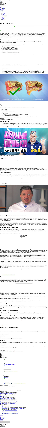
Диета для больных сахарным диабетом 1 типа (9, 410)
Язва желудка (6, 377)
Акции (3, 18)
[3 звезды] (9, 351)
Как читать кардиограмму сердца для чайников (8, 398)
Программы (2, 9)
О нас (1, 6)
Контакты (3, 19)
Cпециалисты (2, 7)
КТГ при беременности (4, 396)
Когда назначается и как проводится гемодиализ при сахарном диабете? (13, 408)
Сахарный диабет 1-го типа (6, 406)
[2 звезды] (5, 351)
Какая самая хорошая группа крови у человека (7, 403)
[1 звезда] (2, 351)
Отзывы (1, 10)
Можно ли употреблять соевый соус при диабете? (10, 411)
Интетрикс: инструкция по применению (8, 274)
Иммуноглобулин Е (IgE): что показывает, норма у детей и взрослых (15, 383)
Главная (3, 13)
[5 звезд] (15, 351)
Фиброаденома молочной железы (9, 364)
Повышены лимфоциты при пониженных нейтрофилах (9, 401)
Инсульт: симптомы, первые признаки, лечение (9, 325)
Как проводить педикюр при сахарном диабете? (10, 413)
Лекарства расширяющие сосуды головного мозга (8, 393)
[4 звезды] (12, 351)
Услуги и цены (2, 8)
